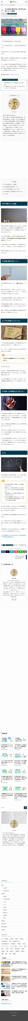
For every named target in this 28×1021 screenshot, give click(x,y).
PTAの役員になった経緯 (10, 184)
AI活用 (4, 896)
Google (21, 938)
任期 (25, 946)
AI (3, 885)
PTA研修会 (13, 943)
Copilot (11, 938)
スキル (4, 901)
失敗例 (22, 948)
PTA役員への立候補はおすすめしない (14, 191)
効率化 (4, 907)
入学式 (11, 948)
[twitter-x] (15, 600)
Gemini (16, 938)
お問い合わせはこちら (6, 1003)
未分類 (4, 923)
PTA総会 (19, 943)
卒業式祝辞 (17, 948)
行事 (10, 953)
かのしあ (14, 578)
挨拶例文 (5, 915)
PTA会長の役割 (13, 13)
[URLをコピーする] (25, 551)
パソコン (20, 946)
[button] (3, 551)
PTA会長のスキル (16, 941)
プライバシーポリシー (14, 1012)
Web (4, 920)
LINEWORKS (4, 941)
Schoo (24, 943)
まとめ (6, 193)
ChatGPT (6, 938)
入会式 (6, 948)
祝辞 (6, 953)
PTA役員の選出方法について (12, 186)
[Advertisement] (14, 160)
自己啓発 (5, 926)
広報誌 (3, 951)
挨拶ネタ (5, 909)
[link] (13, 600)
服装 (4, 917)
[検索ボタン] (26, 2)
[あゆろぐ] (14, 2)
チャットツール (5, 946)
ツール (4, 904)
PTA (8, 13)
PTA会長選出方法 (22, 545)
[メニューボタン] (2, 2)
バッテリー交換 (13, 946)
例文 (3, 948)
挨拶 (7, 951)
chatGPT (5, 888)
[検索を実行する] (25, 807)
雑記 (4, 929)
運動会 (14, 953)
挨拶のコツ (5, 912)
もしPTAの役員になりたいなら (12, 189)
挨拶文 (22, 951)
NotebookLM (6, 890)
